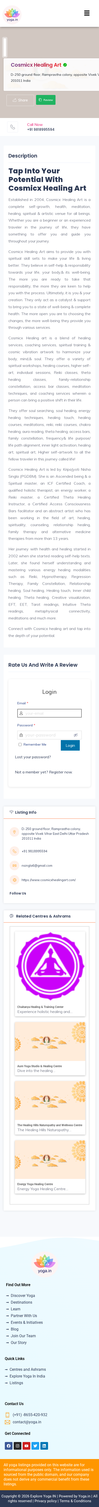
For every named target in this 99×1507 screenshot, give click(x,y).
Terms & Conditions (75, 1501)
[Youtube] (26, 1446)
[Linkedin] (44, 1446)
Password (26, 725)
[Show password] (75, 735)
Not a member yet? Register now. (44, 772)
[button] (87, 13)
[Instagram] (17, 1446)
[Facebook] (8, 1446)
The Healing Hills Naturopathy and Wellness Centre (49, 1125)
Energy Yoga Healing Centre (35, 1184)
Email (22, 703)
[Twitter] (35, 1446)
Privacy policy (46, 1501)
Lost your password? (33, 756)
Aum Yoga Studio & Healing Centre (39, 1066)
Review (48, 100)
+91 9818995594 (41, 129)
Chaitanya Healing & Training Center (40, 1007)
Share (23, 100)
